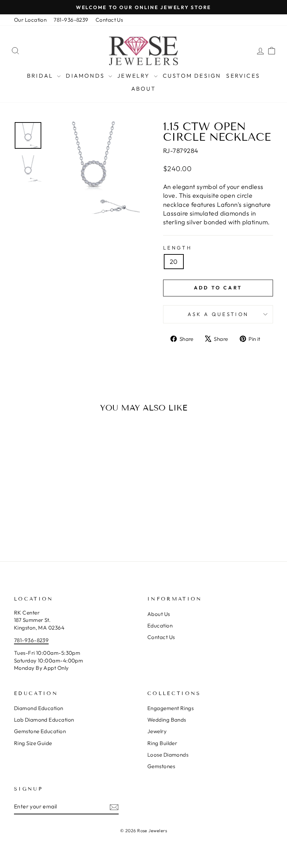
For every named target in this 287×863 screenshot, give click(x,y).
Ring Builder (162, 743)
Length (177, 248)
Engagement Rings (170, 708)
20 (174, 262)
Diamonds (86, 75)
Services (243, 75)
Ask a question (218, 314)
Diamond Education (38, 708)
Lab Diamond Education (44, 719)
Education (160, 625)
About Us (158, 614)
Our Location (30, 19)
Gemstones (161, 766)
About (143, 88)
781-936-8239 (71, 19)
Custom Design (192, 75)
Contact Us (109, 19)
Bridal (41, 75)
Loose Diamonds (167, 754)
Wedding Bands (166, 719)
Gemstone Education (40, 731)
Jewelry (134, 75)
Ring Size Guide (33, 743)
